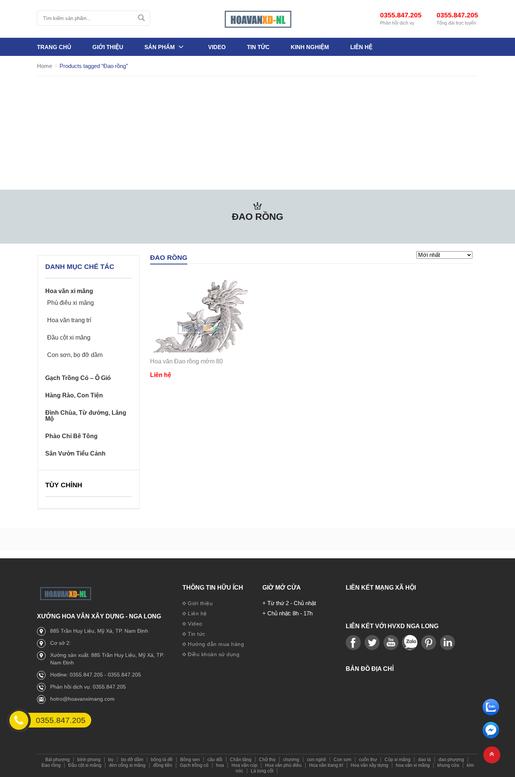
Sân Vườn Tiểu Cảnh (75, 454)
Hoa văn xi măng (69, 291)
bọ (110, 759)
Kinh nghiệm (310, 47)
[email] (491, 736)
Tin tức (258, 47)
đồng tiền (162, 765)
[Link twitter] (372, 643)
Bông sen (190, 759)
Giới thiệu (107, 47)
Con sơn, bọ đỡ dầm (75, 355)
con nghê (316, 759)
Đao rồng (51, 765)
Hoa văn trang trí (69, 320)
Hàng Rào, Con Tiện (74, 395)
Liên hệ (361, 47)
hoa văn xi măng (413, 765)
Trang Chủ (54, 47)
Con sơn (342, 759)
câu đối (214, 759)
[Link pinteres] (428, 643)
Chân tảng (240, 759)
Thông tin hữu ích (212, 588)
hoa (220, 765)
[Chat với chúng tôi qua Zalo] (491, 713)
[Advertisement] (257, 133)
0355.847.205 (401, 15)
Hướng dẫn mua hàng (216, 644)
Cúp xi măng (398, 759)
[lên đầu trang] (491, 754)
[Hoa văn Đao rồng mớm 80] (200, 328)
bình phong (89, 759)
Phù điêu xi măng (70, 303)
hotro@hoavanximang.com (82, 699)
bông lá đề (162, 759)
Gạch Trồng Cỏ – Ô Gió (78, 378)
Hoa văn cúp (244, 765)
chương (291, 759)
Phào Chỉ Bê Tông (71, 436)
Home (44, 66)
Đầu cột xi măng (68, 338)
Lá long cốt (262, 771)
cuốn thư (368, 759)
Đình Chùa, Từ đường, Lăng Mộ (85, 416)
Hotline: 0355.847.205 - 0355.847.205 (95, 675)
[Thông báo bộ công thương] (257, 706)
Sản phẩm (159, 47)
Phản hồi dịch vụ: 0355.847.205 (88, 687)
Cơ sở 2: (60, 643)
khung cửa (448, 765)
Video (217, 47)
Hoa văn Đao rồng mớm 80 (186, 361)
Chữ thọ (267, 759)
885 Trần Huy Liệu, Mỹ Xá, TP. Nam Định (99, 631)
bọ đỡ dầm (132, 759)
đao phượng (451, 759)
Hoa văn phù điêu (283, 765)
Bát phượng (57, 759)
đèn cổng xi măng (127, 765)
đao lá (424, 759)
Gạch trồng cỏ (194, 765)
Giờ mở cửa (281, 588)
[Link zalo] (409, 643)
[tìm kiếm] (141, 18)
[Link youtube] (353, 643)
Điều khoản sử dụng (213, 654)
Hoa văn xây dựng (369, 765)
